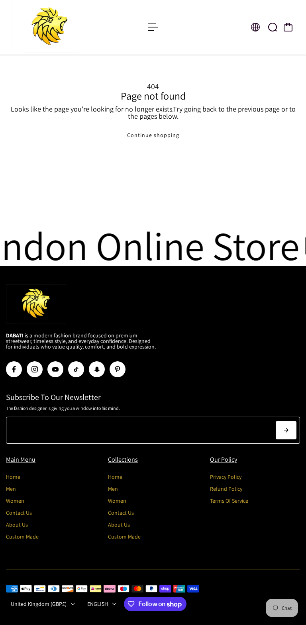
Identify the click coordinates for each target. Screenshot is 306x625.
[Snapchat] (97, 369)
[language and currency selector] (255, 27)
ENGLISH (97, 603)
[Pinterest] (118, 369)
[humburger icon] (153, 27)
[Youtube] (55, 369)
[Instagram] (35, 369)
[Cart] (288, 27)
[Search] (273, 27)
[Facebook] (14, 369)
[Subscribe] (286, 430)
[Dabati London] (62, 27)
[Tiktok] (76, 369)
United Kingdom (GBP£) (39, 603)
